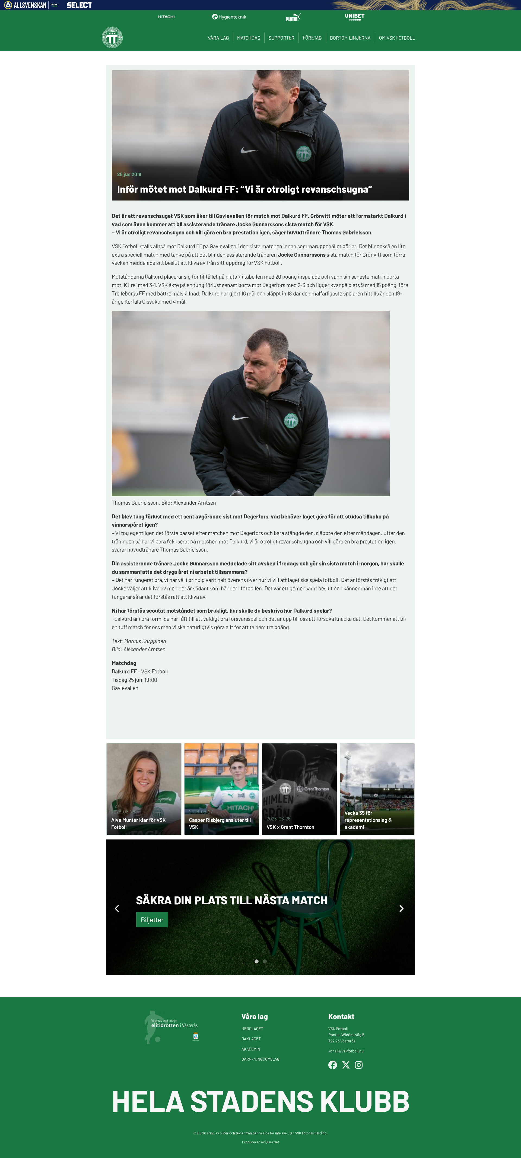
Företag (312, 37)
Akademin (251, 1049)
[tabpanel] (260, 907)
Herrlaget (252, 1028)
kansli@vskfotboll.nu (346, 1051)
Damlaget (251, 1038)
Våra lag (218, 37)
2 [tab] (264, 961)
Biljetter (152, 919)
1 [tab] (256, 961)
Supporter (281, 37)
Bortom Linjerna (350, 37)
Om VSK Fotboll (397, 37)
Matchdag (248, 37)
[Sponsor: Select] (79, 6)
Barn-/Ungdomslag (260, 1059)
